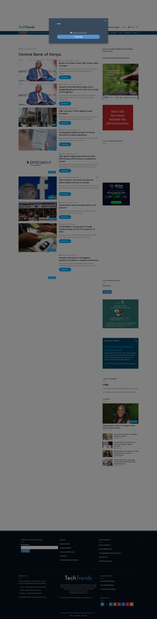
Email (59, 24)
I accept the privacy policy (79, 33)
